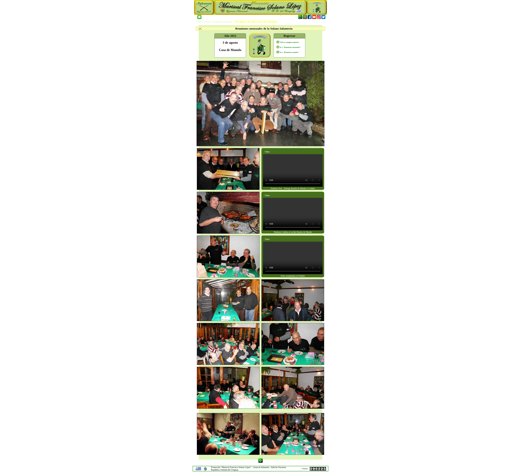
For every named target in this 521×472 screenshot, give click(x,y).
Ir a (290, 47)
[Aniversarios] (232, 17)
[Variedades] (254, 17)
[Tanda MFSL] (218, 17)
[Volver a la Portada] (206, 17)
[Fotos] (243, 17)
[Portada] (199, 17)
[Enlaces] (266, 17)
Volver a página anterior (289, 42)
